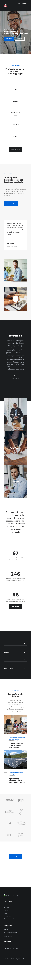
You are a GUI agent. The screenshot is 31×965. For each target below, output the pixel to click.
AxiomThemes (7, 959)
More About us (8, 38)
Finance (11, 739)
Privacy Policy (7, 916)
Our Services (20, 38)
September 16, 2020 (13, 740)
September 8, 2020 (13, 775)
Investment (16, 739)
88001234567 (7, 937)
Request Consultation (9, 919)
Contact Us (15, 856)
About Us (6, 905)
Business (11, 737)
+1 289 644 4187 (22, 4)
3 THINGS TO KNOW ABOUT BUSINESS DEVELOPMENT (16, 745)
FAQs (5, 913)
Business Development (19, 737)
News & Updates (13, 774)
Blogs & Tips (7, 907)
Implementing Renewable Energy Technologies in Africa (17, 780)
